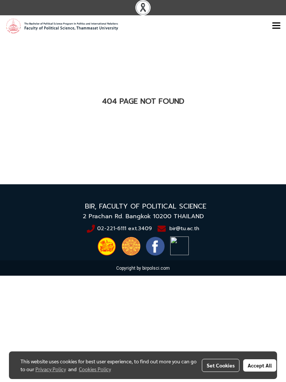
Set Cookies (221, 365)
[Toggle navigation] (276, 26)
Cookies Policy (95, 369)
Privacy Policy (50, 369)
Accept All (260, 365)
